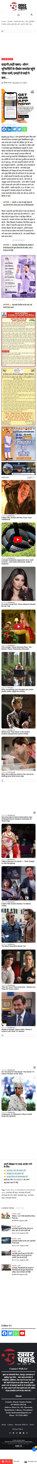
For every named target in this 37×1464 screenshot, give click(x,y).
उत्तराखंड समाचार (10, 1198)
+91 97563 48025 (21, 1415)
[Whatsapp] (24, 129)
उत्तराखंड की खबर (12, 1193)
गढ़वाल (19, 1238)
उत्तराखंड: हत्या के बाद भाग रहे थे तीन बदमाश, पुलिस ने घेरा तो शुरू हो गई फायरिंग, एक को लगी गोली (22, 1255)
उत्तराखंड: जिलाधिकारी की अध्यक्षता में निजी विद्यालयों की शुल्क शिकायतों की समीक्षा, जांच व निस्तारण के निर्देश (22, 1270)
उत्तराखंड (4, 59)
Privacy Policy (18, 1429)
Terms (32, 1425)
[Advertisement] (18, 1138)
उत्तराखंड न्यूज (22, 1195)
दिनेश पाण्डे (8, 83)
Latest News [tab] (7, 1208)
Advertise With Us (21, 1425)
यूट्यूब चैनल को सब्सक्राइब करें (17, 1176)
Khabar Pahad (21, 1440)
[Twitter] (19, 129)
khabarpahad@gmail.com (21, 1413)
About (3, 1425)
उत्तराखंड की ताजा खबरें (9, 1195)
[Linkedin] (9, 129)
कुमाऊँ (10, 59)
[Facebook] (4, 129)
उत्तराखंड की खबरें (24, 1193)
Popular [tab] (20, 1208)
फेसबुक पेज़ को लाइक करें (15, 1173)
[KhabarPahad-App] (18, 106)
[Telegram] (14, 129)
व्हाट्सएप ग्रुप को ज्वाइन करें (16, 1170)
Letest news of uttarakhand (15, 1190)
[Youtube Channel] (22, 1333)
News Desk (17, 1233)
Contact (10, 1425)
